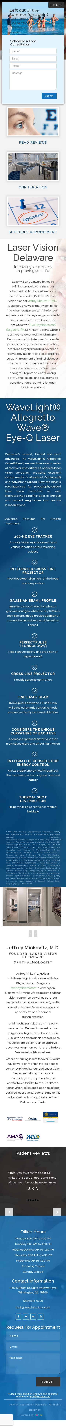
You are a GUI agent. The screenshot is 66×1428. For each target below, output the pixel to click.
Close (56, 5)
